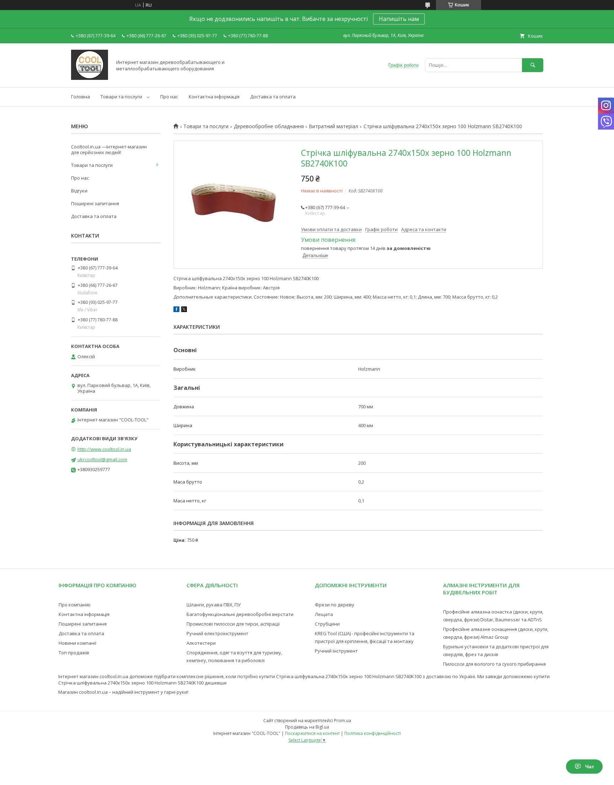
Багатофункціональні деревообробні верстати (240, 614)
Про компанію (75, 604)
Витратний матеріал (333, 126)
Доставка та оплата (273, 96)
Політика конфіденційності (372, 733)
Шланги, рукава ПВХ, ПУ (214, 604)
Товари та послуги (121, 96)
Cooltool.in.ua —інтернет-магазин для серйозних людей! (109, 149)
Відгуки (79, 190)
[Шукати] (532, 65)
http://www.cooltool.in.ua (104, 449)
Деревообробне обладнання (269, 126)
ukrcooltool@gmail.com (102, 459)
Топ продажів (74, 652)
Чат (589, 766)
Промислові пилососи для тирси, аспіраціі (233, 624)
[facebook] (176, 310)
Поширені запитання (95, 203)
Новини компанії (77, 643)
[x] (184, 310)
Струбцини (327, 624)
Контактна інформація (214, 96)
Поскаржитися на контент (312, 733)
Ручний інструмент (336, 651)
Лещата (324, 614)
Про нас (169, 96)
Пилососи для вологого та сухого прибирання (494, 664)
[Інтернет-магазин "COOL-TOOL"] (89, 78)
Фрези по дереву (334, 604)
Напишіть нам (399, 19)
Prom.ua (342, 721)
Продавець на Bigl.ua (307, 727)
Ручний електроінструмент (217, 633)
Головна (80, 96)
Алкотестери (201, 643)
